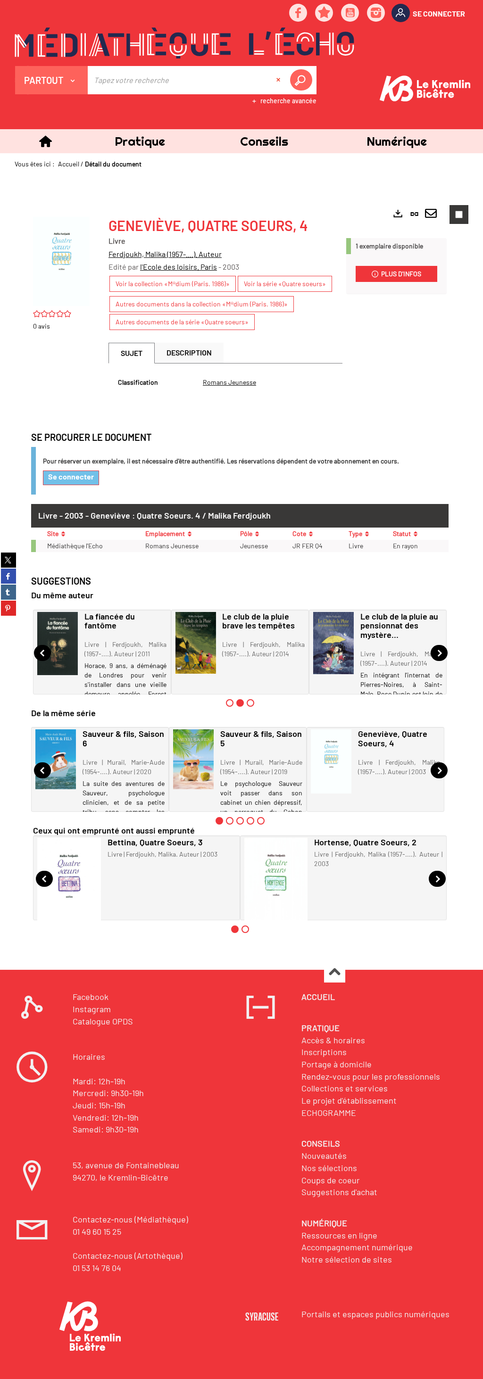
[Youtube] (350, 13)
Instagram (92, 1009)
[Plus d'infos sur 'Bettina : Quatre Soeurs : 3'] (69, 889)
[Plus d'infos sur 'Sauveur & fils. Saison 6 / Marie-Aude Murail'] (55, 759)
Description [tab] (189, 352)
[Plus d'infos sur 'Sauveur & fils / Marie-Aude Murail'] (193, 759)
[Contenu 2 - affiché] (240, 703)
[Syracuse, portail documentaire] (184, 42)
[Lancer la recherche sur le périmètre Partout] (303, 80)
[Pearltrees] (324, 13)
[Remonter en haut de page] (334, 972)
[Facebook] (298, 13)
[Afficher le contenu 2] (229, 821)
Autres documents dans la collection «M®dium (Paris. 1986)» (202, 304)
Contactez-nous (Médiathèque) (130, 1219)
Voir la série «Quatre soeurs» (285, 284)
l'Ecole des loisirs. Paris (178, 266)
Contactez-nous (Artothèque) (128, 1255)
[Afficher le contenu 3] (250, 703)
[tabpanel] (225, 382)
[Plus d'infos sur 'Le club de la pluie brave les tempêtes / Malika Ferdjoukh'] (195, 643)
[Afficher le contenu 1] (229, 703)
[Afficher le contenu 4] (250, 821)
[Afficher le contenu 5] (261, 821)
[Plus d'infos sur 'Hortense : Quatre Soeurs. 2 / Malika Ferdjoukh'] (276, 887)
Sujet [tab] (131, 352)
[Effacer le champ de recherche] (279, 80)
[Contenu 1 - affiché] (219, 821)
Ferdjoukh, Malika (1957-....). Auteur (165, 253)
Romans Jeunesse (229, 382)
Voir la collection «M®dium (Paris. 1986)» (173, 284)
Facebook (90, 996)
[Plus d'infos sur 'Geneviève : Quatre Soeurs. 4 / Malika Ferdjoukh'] (331, 761)
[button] (139, 141)
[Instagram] (376, 13)
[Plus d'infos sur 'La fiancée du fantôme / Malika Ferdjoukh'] (57, 643)
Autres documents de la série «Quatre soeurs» (182, 322)
